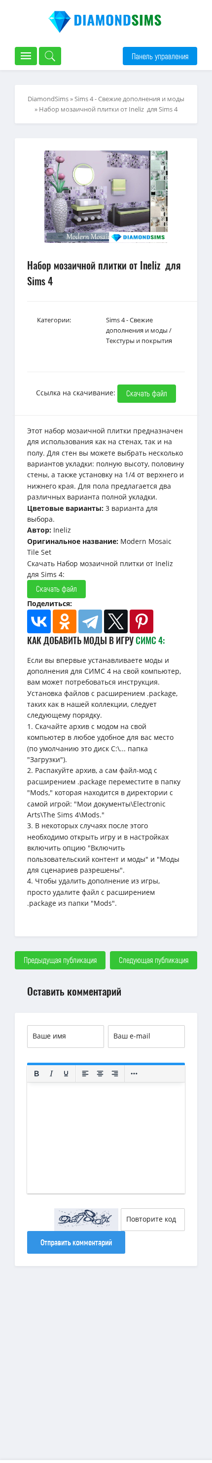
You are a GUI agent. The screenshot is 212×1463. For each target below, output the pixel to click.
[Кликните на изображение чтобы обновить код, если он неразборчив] (86, 1219)
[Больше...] (134, 1073)
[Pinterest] (141, 621)
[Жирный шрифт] (36, 1073)
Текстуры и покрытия (139, 340)
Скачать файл (146, 393)
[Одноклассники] (64, 621)
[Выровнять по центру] (100, 1073)
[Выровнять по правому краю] (114, 1073)
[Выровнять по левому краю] (85, 1073)
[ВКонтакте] (39, 621)
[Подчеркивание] (66, 1073)
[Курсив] (51, 1073)
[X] (116, 621)
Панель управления (160, 56)
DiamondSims (48, 98)
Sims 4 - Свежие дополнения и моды (129, 98)
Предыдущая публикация (60, 959)
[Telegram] (90, 621)
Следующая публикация (153, 959)
